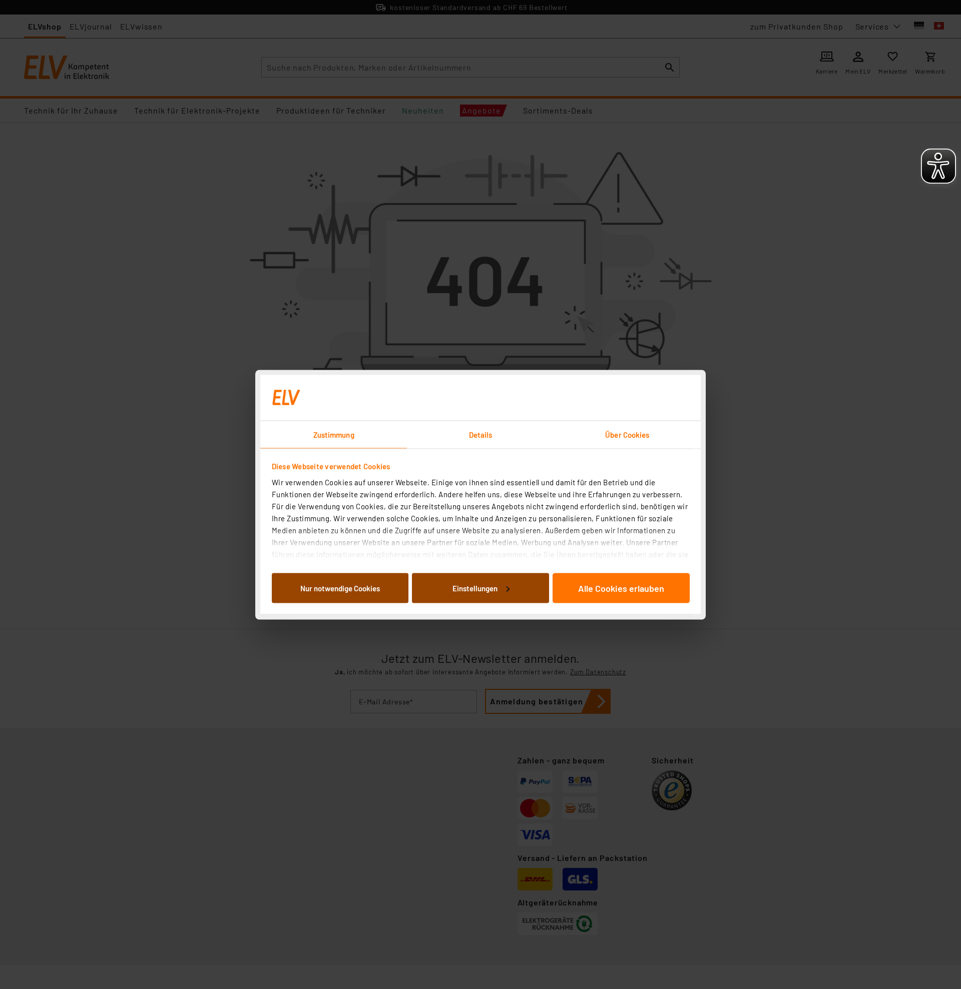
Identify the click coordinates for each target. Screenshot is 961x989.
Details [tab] (481, 434)
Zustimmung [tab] (333, 434)
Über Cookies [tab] (627, 434)
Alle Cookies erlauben (621, 587)
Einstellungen (475, 587)
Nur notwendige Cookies (340, 587)
